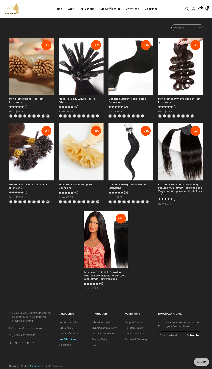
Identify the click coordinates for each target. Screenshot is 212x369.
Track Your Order (135, 333)
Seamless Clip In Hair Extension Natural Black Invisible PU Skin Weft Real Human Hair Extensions (105, 276)
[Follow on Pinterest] (34, 343)
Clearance (151, 8)
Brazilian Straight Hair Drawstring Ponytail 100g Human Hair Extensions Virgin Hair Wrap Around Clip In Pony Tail (180, 189)
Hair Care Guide (134, 328)
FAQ (94, 344)
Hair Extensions (67, 339)
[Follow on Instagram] (22, 343)
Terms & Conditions (103, 333)
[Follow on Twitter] (16, 343)
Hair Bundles (87, 8)
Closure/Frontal (110, 8)
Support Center (134, 322)
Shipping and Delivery (104, 328)
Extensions (132, 8)
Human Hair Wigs (68, 322)
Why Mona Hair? (101, 322)
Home (58, 8)
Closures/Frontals (69, 333)
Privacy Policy (99, 339)
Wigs (71, 8)
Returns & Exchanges (137, 339)
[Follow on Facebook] (10, 343)
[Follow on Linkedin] (28, 343)
